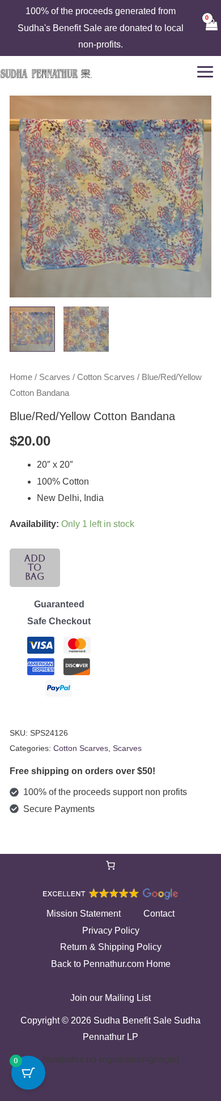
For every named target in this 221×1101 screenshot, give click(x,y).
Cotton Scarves (106, 377)
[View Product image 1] (32, 329)
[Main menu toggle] (205, 72)
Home (21, 377)
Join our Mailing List (110, 998)
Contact (159, 913)
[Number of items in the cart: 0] (110, 865)
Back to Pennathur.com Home (111, 964)
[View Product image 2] (86, 329)
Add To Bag (34, 567)
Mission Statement (83, 913)
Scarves (54, 377)
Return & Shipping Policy (111, 947)
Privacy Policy (110, 930)
